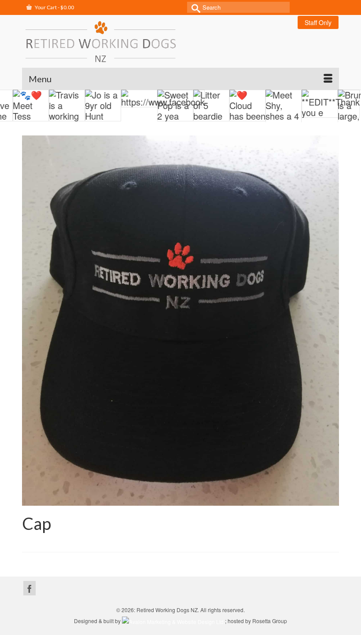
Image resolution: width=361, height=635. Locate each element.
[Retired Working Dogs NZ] (180, 41)
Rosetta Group (269, 620)
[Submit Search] (193, 7)
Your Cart (54, 7)
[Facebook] (29, 588)
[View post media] (19, 105)
